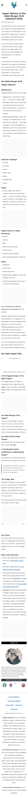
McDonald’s (16, 578)
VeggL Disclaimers (14, 697)
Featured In (18, 705)
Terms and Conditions (14, 701)
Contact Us (14, 709)
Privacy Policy (10, 705)
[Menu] (2, 5)
